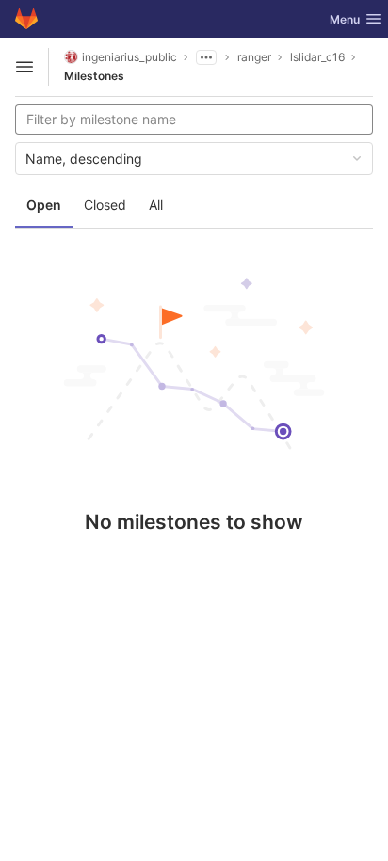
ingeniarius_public (129, 57)
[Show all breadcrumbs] (206, 57)
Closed (105, 205)
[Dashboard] (26, 19)
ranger (254, 57)
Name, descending (83, 159)
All (156, 205)
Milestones (94, 76)
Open (43, 205)
